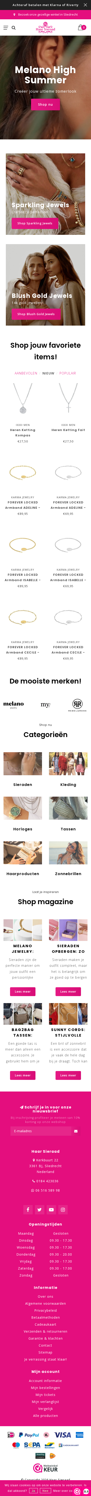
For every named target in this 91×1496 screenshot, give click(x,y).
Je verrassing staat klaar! (45, 1359)
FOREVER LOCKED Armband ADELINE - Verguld (22, 507)
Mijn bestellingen (45, 1387)
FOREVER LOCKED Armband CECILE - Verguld (22, 652)
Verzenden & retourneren (45, 1331)
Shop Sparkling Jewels (35, 223)
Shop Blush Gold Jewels (36, 314)
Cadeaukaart (45, 1324)
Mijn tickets (45, 1394)
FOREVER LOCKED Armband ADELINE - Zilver (68, 507)
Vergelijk (45, 1408)
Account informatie (45, 1380)
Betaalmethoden (45, 1317)
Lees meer (23, 992)
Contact (45, 1345)
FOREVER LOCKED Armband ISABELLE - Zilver (68, 580)
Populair (68, 373)
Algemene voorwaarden (45, 1303)
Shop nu (45, 104)
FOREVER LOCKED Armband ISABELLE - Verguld (23, 580)
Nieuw (48, 373)
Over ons (45, 1296)
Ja (33, 1491)
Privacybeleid (45, 1310)
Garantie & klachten (45, 1338)
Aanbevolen (26, 373)
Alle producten (45, 1415)
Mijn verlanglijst (45, 1401)
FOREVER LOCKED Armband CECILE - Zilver (68, 652)
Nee (45, 1491)
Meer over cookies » (68, 1491)
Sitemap (45, 1352)
